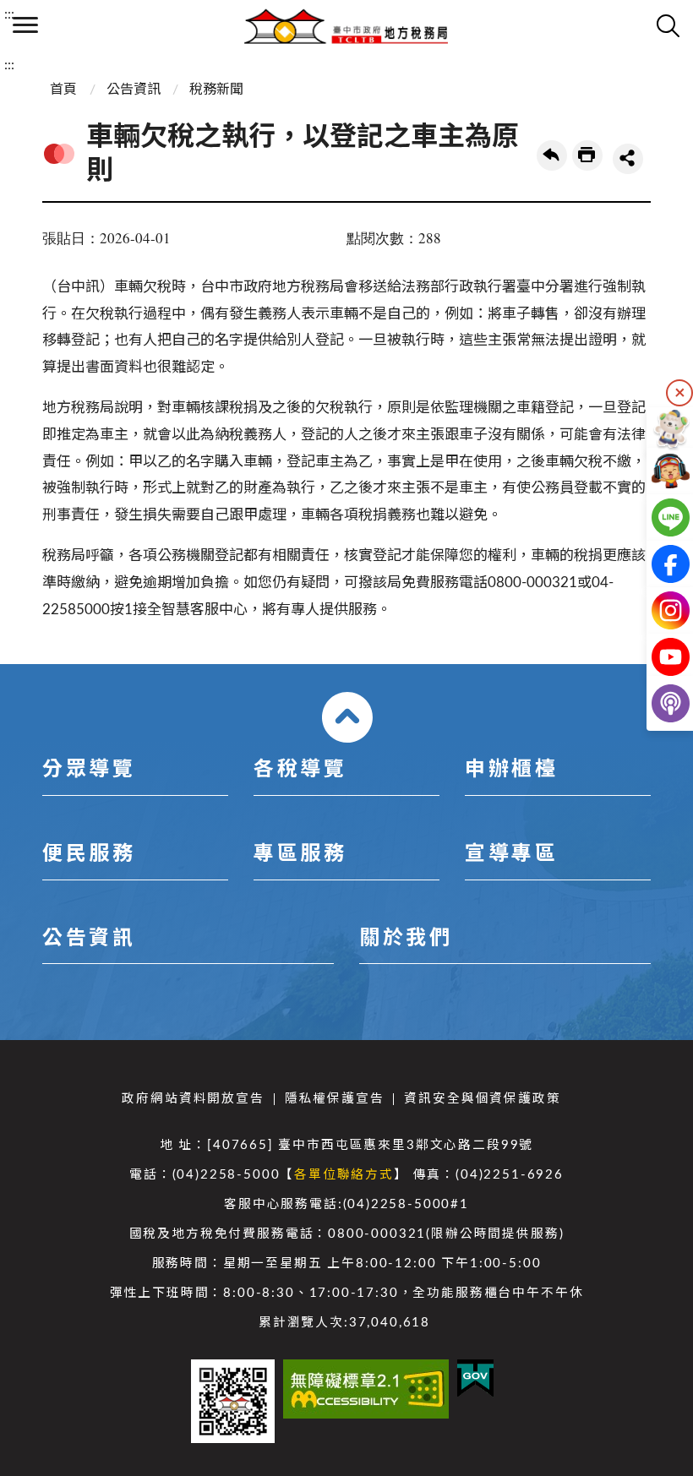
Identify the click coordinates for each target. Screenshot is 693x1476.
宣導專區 (511, 854)
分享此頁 (628, 159)
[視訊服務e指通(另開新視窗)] (657, 471)
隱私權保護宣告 (335, 1098)
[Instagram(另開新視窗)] (657, 610)
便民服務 (88, 854)
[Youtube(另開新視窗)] (657, 657)
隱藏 (679, 392)
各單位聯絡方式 (344, 1174)
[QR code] (233, 1401)
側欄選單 (25, 25)
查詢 (667, 25)
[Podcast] (657, 703)
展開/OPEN (347, 717)
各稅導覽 (300, 770)
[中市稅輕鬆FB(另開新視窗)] (657, 564)
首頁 (63, 89)
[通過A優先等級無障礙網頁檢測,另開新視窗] (366, 1389)
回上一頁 (552, 155)
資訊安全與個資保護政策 (482, 1098)
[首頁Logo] (346, 25)
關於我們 (405, 939)
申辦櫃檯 (511, 770)
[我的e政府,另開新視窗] (475, 1378)
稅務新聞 (216, 89)
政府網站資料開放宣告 (193, 1098)
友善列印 (587, 155)
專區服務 (300, 854)
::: (9, 14)
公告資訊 (133, 89)
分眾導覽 (88, 770)
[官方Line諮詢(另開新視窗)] (657, 517)
